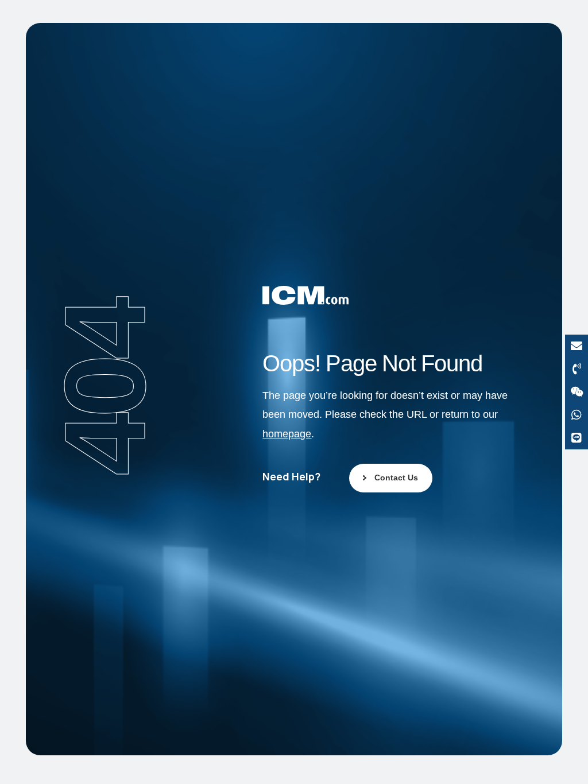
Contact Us (396, 477)
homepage (286, 434)
